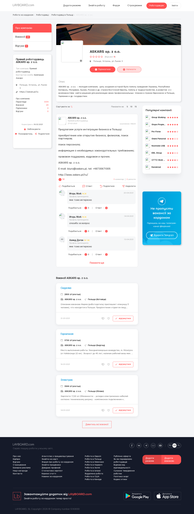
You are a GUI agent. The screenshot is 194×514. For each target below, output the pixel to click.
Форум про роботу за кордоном (57, 462)
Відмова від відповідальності (122, 466)
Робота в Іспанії (92, 471)
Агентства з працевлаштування (58, 456)
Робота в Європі (93, 456)
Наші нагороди (20, 471)
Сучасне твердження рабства (124, 472)
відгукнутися (125, 318)
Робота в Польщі (93, 459)
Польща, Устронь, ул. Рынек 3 (33, 86)
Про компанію (23, 28)
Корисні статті (49, 474)
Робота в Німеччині (94, 462)
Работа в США (92, 476)
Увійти (175, 6)
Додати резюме (72, 5)
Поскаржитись (25, 134)
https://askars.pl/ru (29, 92)
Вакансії (22, 37)
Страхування (134, 5)
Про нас (17, 456)
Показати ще (97, 263)
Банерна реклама (21, 468)
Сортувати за (63, 107)
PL (179, 445)
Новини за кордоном (52, 476)
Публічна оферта (122, 456)
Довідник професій (51, 468)
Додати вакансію (169, 459)
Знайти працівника (51, 465)
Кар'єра (16, 459)
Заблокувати (33, 129)
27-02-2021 (72, 123)
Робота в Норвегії (93, 465)
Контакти (17, 474)
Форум (116, 5)
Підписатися (104, 69)
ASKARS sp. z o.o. (77, 118)
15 (136, 107)
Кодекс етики (120, 479)
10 (131, 107)
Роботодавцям (156, 6)
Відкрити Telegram (164, 235)
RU (170, 445)
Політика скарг (121, 476)
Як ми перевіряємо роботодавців (123, 460)
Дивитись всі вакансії (96, 424)
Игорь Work (78, 194)
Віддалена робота (94, 474)
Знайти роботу (96, 5)
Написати (131, 69)
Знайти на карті (50, 459)
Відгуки (21, 46)
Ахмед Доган (79, 240)
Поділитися (43, 134)
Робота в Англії (92, 468)
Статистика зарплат (52, 471)
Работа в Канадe (93, 479)
